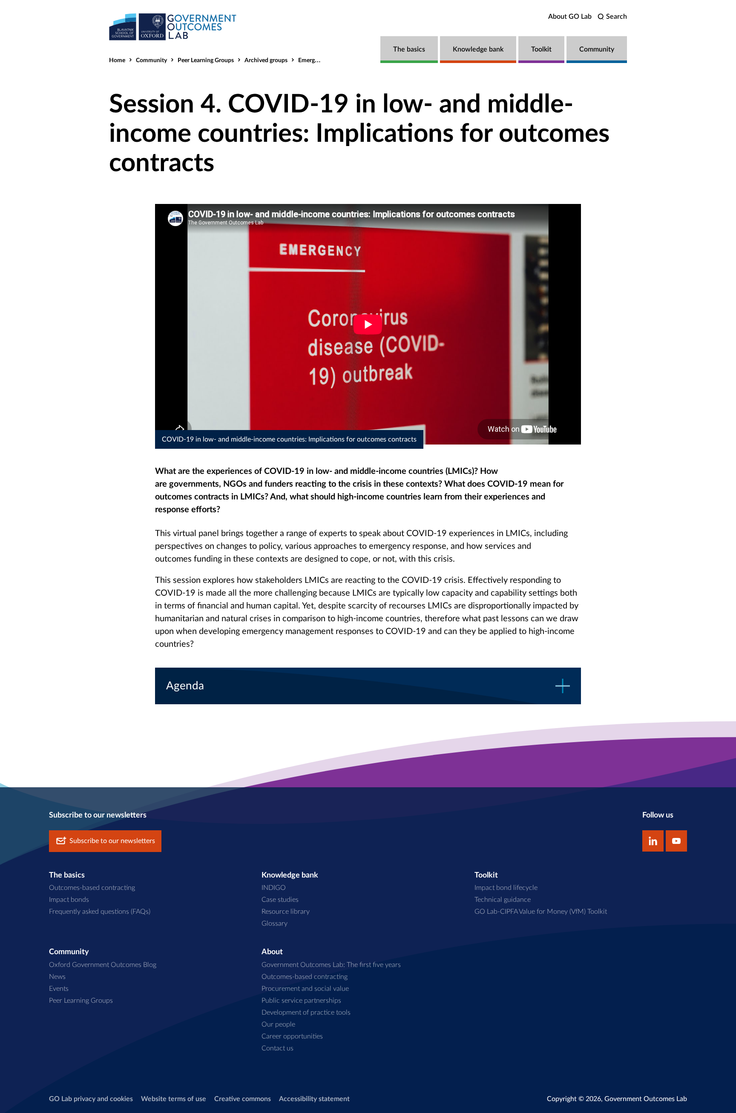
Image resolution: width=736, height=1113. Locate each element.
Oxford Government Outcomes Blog (102, 964)
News (57, 976)
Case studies (280, 899)
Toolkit (541, 49)
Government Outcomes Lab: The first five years (331, 964)
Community (596, 49)
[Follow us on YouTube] (676, 841)
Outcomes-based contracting (92, 887)
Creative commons (242, 1099)
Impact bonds (69, 899)
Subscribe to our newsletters (112, 841)
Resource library (286, 911)
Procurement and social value (305, 988)
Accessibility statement (314, 1099)
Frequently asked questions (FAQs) (99, 911)
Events (59, 988)
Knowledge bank (478, 49)
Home (117, 60)
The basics (409, 49)
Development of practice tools (306, 1012)
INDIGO (274, 887)
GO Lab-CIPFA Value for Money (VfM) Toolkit (540, 911)
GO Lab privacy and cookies (91, 1099)
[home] (173, 26)
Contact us (277, 1048)
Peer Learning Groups (206, 60)
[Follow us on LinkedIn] (653, 841)
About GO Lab (570, 16)
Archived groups (266, 60)
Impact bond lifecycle (506, 887)
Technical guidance (502, 899)
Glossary (275, 923)
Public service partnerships (301, 1000)
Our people (278, 1024)
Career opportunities (292, 1036)
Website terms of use (173, 1099)
